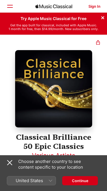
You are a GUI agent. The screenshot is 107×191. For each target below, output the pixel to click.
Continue (80, 180)
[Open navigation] (9, 6)
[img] (53, 6)
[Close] (102, 17)
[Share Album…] (98, 43)
